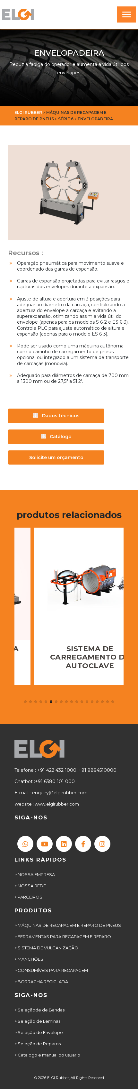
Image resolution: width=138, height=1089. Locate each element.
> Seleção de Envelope (38, 1032)
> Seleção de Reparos (37, 1043)
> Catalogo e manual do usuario (47, 1054)
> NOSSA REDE (30, 885)
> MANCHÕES (28, 959)
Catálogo (60, 436)
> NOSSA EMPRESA (34, 874)
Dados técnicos (60, 416)
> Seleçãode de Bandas (39, 1009)
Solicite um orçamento (56, 457)
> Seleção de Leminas (37, 1021)
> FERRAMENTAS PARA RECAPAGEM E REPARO (62, 936)
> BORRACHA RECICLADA (41, 981)
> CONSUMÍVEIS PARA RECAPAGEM (51, 970)
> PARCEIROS (28, 897)
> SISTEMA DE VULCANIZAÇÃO (46, 947)
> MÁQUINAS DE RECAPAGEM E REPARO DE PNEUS (67, 925)
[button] (25, 701)
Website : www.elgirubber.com (46, 804)
